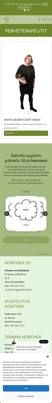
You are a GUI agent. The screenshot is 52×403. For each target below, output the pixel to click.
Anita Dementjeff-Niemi (22, 119)
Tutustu (9, 133)
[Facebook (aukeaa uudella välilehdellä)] (25, 10)
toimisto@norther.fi (32, 4)
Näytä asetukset (26, 396)
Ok (26, 388)
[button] (47, 356)
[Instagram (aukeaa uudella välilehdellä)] (28, 10)
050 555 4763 (13, 4)
